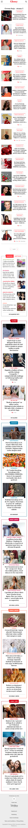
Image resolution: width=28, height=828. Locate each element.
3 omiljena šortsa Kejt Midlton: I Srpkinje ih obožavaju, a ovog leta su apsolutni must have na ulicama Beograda (14, 543)
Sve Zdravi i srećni (14, 696)
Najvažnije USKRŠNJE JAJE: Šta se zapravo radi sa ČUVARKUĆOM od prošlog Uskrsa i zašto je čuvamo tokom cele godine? (20, 178)
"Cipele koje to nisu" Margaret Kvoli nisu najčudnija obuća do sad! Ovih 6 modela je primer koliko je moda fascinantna (14, 345)
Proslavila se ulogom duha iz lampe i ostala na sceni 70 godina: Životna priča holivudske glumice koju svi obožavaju (9, 285)
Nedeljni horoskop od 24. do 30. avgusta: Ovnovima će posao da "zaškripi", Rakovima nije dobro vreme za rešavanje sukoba (14, 504)
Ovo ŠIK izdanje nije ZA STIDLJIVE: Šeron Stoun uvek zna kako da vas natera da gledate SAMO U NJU (20, 207)
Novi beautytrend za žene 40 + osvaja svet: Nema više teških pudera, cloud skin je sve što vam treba (14, 570)
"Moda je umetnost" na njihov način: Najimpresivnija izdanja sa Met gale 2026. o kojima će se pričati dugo (14, 406)
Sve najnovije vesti (14, 314)
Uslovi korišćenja (14, 817)
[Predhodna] (10, 249)
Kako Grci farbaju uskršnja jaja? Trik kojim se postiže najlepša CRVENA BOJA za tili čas (20, 151)
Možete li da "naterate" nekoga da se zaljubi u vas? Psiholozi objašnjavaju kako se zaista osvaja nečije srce (13, 725)
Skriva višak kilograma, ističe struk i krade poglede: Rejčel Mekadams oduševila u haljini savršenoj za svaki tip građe (19, 120)
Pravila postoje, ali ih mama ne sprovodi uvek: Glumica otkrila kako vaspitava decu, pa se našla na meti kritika (9, 296)
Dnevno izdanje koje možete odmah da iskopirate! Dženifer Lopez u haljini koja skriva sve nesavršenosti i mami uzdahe (19, 46)
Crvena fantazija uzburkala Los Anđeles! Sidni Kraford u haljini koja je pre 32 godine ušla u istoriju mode (19, 106)
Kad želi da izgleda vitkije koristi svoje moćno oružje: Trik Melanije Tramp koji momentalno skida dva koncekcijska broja (9, 274)
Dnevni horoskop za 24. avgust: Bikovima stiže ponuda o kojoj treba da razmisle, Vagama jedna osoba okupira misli (14, 446)
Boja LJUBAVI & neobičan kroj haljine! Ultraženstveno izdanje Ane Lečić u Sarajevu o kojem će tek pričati (19, 30)
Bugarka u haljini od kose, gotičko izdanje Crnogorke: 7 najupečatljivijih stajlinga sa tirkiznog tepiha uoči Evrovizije (14, 375)
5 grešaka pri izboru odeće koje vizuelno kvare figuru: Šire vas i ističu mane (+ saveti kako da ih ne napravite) (14, 596)
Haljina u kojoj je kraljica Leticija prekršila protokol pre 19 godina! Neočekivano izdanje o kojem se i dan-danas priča (19, 93)
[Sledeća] (17, 249)
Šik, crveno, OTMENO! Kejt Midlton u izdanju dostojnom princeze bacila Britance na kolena (19, 77)
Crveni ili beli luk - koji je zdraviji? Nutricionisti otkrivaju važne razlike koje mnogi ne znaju (9, 307)
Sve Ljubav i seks (14, 789)
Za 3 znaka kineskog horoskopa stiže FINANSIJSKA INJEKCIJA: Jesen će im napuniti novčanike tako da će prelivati (14, 475)
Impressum (14, 811)
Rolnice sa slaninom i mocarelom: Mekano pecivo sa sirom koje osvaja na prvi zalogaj (14, 688)
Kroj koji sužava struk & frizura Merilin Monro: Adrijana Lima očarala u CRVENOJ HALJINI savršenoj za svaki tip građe (19, 191)
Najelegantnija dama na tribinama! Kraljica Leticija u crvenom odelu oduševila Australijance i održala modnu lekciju (19, 17)
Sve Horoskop (14, 514)
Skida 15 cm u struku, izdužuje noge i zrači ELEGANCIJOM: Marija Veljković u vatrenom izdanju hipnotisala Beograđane (19, 135)
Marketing (14, 814)
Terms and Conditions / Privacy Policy (14, 821)
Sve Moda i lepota (14, 605)
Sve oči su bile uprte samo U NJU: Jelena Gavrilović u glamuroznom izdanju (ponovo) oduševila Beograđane (19, 236)
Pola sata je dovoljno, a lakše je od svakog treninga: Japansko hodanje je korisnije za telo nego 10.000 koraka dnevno (13, 660)
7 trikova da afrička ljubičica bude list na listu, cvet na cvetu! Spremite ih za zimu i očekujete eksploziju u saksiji (9, 263)
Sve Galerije (14, 418)
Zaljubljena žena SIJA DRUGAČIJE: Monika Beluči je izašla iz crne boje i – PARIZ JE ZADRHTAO (19, 220)
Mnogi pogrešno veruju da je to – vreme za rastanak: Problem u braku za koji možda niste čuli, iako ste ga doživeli (14, 752)
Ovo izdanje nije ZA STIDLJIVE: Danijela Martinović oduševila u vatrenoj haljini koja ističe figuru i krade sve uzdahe (19, 61)
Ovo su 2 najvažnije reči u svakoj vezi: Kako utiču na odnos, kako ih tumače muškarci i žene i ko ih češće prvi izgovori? (14, 780)
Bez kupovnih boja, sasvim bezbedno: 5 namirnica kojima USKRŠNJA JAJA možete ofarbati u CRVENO (19, 164)
